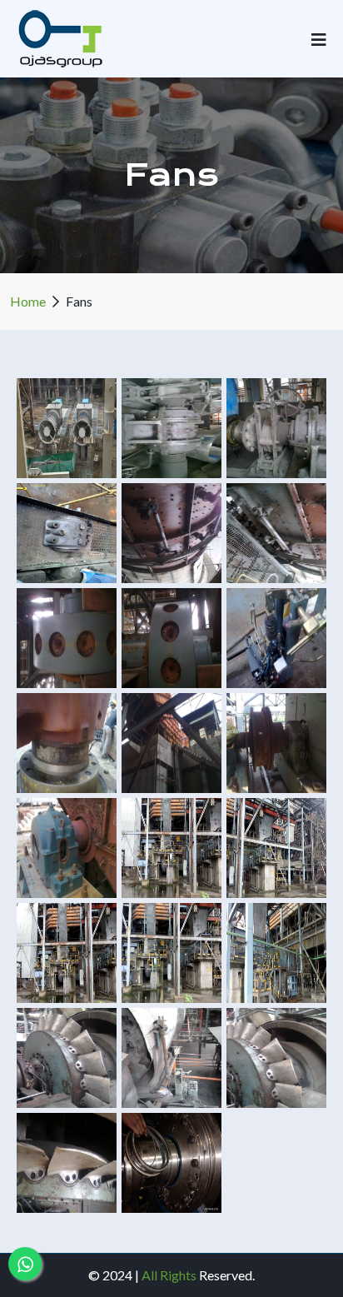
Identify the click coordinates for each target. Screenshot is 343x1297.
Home (28, 301)
